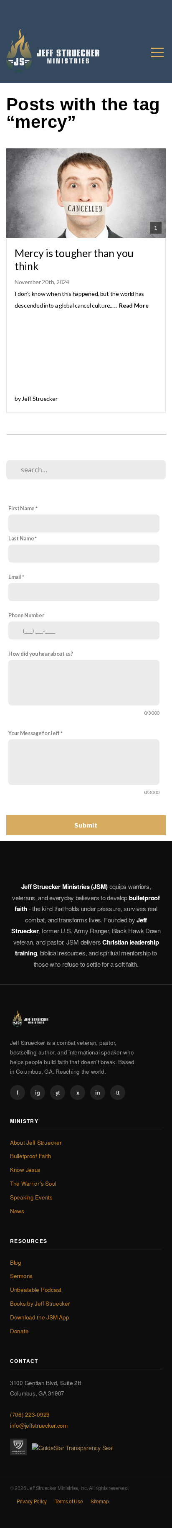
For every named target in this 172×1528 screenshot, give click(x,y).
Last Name (21, 538)
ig (37, 1092)
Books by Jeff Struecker (40, 1303)
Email (15, 577)
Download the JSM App (39, 1317)
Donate (19, 1331)
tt (117, 1092)
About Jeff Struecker (35, 1142)
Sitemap (100, 1501)
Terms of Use (69, 1501)
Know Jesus (25, 1170)
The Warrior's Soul (33, 1183)
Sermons (21, 1276)
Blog (15, 1262)
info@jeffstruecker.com (39, 1425)
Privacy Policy (32, 1501)
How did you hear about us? (40, 654)
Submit (86, 825)
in (97, 1092)
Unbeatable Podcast (35, 1290)
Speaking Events (31, 1197)
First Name (21, 508)
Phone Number (26, 615)
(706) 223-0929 (30, 1414)
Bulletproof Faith (30, 1156)
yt (58, 1092)
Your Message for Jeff (34, 733)
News (17, 1211)
